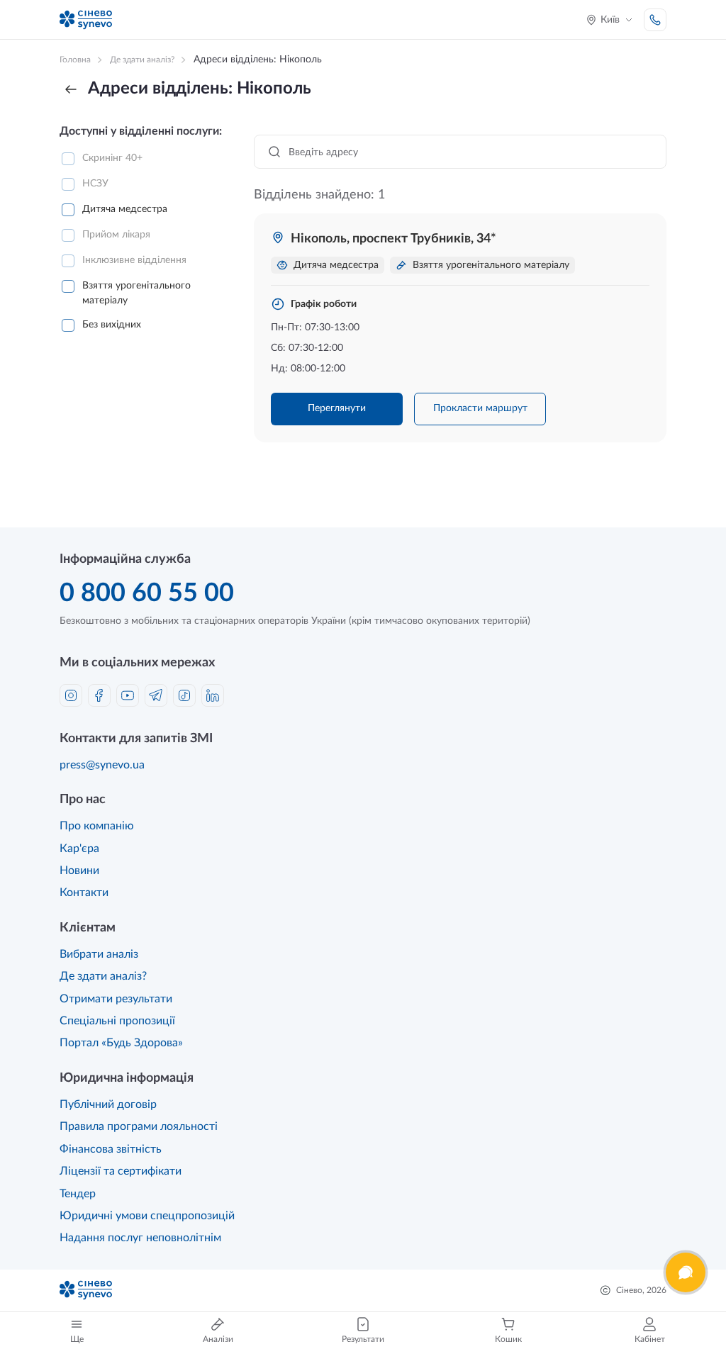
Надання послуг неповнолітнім (140, 1237)
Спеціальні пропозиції (117, 1020)
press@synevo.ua (102, 765)
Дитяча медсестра (124, 209)
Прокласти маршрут (480, 408)
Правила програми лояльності (139, 1126)
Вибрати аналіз (99, 954)
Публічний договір (108, 1104)
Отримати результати (116, 998)
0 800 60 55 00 (147, 593)
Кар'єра (79, 848)
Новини (79, 870)
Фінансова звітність (111, 1149)
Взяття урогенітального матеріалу (136, 293)
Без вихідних (111, 325)
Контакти (84, 892)
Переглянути (337, 408)
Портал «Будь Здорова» (121, 1042)
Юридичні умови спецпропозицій (147, 1215)
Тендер (78, 1193)
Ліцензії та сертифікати (121, 1171)
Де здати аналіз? (103, 976)
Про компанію (97, 826)
